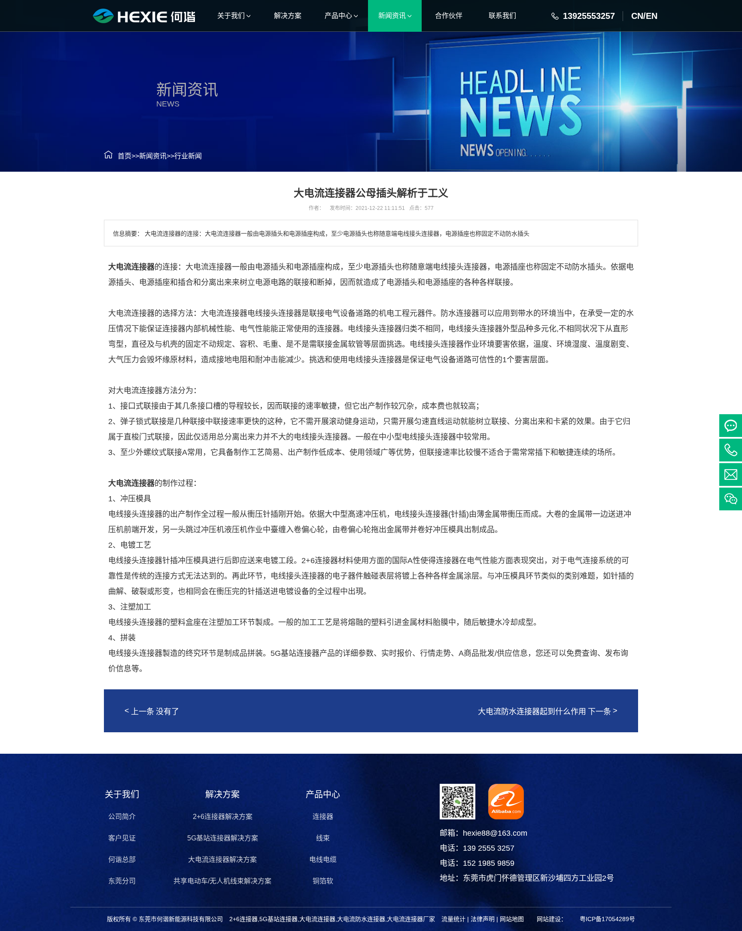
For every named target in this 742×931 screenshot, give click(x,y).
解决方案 (222, 794)
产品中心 (323, 794)
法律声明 (483, 919)
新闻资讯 (153, 156)
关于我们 (122, 794)
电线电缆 (323, 859)
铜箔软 (323, 881)
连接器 (323, 816)
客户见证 (122, 838)
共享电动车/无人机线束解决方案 (222, 881)
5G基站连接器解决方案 (222, 838)
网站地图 (512, 919)
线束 (323, 838)
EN (651, 16)
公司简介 (122, 816)
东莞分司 (122, 881)
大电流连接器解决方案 (222, 859)
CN (637, 16)
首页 (124, 156)
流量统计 (453, 919)
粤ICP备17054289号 (607, 919)
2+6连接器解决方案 (222, 816)
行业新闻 (188, 156)
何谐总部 (122, 859)
